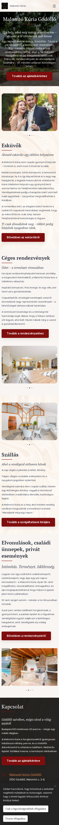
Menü (54, 6)
